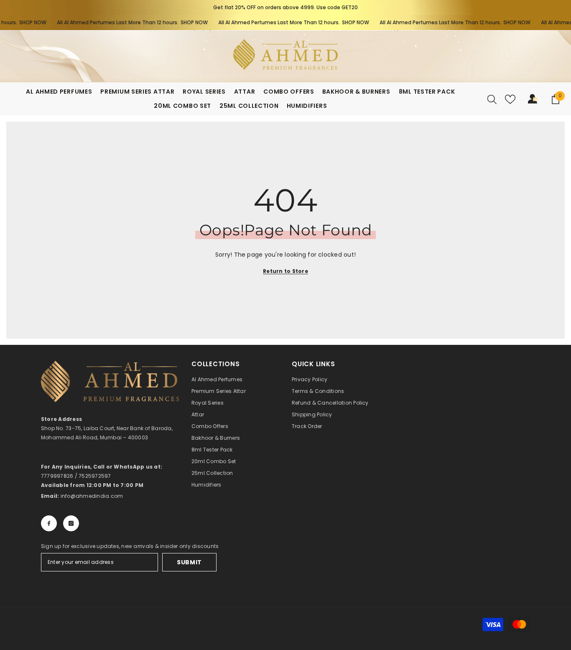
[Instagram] (71, 523)
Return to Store (285, 271)
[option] (285, 7)
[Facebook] (49, 523)
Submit (189, 562)
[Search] (492, 99)
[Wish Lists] (510, 99)
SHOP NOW (23, 22)
